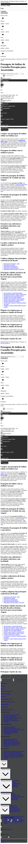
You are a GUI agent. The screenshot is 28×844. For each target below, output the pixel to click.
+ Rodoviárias (7, 734)
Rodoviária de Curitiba (9, 265)
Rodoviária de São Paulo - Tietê (11, 263)
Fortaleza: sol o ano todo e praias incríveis (14, 298)
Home (2, 1)
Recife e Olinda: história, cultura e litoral (14, 300)
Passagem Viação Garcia (10, 716)
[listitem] (7, 679)
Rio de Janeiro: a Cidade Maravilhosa (13, 293)
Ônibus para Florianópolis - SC (11, 744)
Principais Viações (5, 769)
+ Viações (6, 721)
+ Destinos (6, 746)
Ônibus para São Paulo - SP (10, 740)
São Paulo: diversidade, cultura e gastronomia (15, 294)
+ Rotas (6, 758)
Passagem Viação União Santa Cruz (12, 717)
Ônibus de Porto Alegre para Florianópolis (14, 755)
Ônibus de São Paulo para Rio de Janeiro (14, 751)
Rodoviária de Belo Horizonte (11, 268)
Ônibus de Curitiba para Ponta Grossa (13, 757)
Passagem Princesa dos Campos (11, 714)
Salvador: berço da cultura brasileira (12, 297)
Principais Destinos (5, 794)
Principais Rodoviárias (6, 781)
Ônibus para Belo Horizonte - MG (12, 743)
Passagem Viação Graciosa (10, 719)
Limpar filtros (4, 12)
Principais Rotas (5, 806)
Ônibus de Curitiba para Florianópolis (13, 754)
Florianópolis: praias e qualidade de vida (13, 295)
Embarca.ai (3, 842)
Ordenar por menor (5, 73)
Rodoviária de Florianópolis (10, 266)
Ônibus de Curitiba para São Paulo (12, 752)
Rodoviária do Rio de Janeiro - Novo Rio (14, 269)
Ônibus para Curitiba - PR (10, 739)
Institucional (4, 761)
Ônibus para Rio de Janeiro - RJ (11, 742)
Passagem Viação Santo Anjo (11, 720)
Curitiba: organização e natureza (12, 301)
